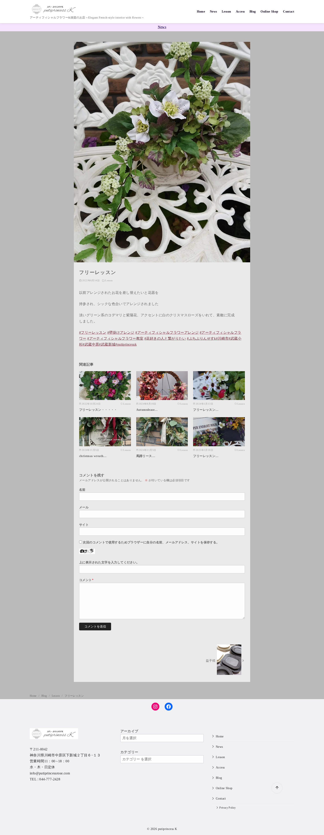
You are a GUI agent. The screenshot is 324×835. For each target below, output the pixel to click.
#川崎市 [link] (222, 338)
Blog (253, 11)
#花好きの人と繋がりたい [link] (165, 338)
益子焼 (210, 660)
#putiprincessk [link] (126, 344)
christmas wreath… (93, 456)
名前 (82, 489)
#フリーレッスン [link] (92, 332)
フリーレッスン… (205, 409)
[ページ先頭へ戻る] (277, 788)
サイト (84, 524)
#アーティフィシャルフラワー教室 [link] (115, 338)
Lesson (226, 11)
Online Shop (269, 11)
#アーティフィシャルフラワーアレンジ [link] (167, 332)
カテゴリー (129, 752)
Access (240, 11)
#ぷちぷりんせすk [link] (201, 338)
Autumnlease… (147, 409)
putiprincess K (167, 829)
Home (201, 11)
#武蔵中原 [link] (91, 344)
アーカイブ (129, 731)
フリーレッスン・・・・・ (98, 409)
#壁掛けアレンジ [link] (120, 332)
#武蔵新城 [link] (107, 344)
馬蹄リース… (145, 456)
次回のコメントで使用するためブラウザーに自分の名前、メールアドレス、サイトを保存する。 (151, 542)
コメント (86, 580)
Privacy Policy (227, 807)
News (213, 11)
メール (84, 507)
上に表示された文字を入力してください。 (109, 562)
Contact (288, 11)
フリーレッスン (74, 695)
